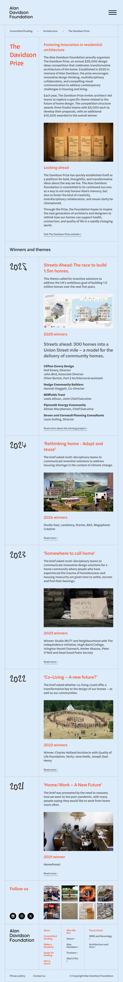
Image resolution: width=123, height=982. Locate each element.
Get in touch (47, 962)
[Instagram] (22, 916)
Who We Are (71, 931)
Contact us (39, 976)
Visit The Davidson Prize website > (62, 234)
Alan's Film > (72, 959)
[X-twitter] (30, 916)
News (47, 930)
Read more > (51, 538)
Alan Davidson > (72, 945)
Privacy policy (17, 976)
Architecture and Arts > (98, 945)
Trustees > (72, 952)
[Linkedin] (13, 916)
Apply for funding (49, 954)
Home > (70, 938)
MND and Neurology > (100, 937)
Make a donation (49, 945)
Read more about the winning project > (65, 428)
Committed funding (50, 937)
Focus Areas (96, 930)
